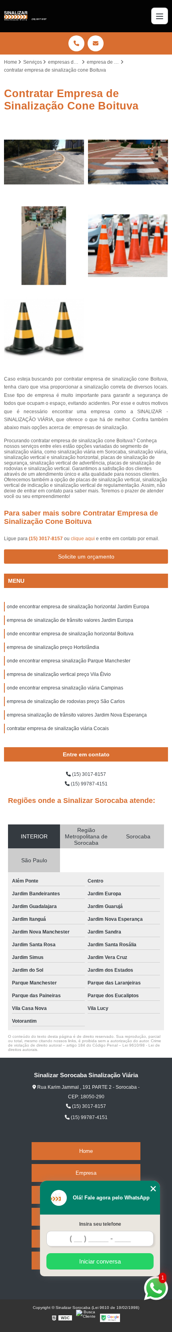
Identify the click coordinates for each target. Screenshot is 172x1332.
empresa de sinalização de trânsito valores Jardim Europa (70, 620)
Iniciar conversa (100, 1261)
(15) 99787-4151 (89, 784)
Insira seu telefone (100, 1224)
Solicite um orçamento (86, 556)
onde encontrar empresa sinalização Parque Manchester (68, 661)
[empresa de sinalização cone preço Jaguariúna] (44, 329)
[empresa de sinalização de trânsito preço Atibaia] (44, 162)
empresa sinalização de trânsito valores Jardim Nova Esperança (77, 715)
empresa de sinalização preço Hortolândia (53, 647)
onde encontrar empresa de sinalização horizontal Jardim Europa (78, 606)
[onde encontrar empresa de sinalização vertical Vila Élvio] (44, 245)
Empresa (86, 1173)
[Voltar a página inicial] (25, 16)
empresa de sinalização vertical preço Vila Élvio (59, 674)
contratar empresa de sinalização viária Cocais (58, 728)
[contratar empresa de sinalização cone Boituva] (128, 245)
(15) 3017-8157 (46, 538)
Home (86, 1151)
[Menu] (159, 16)
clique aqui (83, 538)
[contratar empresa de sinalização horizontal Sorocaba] (128, 162)
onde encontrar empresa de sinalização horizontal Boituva (70, 634)
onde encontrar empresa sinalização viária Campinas (65, 688)
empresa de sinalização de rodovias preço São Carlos (66, 701)
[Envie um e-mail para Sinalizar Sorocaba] (96, 43)
